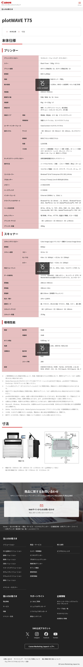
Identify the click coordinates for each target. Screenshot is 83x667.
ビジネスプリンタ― (36, 555)
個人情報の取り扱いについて (51, 659)
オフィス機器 (34, 568)
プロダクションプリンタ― (38, 559)
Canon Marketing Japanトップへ (41, 646)
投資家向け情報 (62, 618)
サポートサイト (37, 596)
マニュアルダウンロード (38, 606)
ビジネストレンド (63, 551)
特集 (4, 611)
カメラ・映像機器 (35, 551)
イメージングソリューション (12, 568)
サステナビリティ (62, 613)
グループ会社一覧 (62, 609)
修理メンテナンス (35, 616)
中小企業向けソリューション (12, 551)
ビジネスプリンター (42, 526)
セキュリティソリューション (12, 572)
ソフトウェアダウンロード (38, 611)
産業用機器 (33, 576)
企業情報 (61, 596)
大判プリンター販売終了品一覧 (16, 529)
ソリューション (8, 544)
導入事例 (60, 544)
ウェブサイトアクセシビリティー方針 (17, 662)
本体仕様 (13, 31)
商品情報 (6, 601)
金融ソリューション (9, 555)
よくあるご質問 (35, 601)
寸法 (23, 31)
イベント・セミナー (10, 587)
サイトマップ (18, 659)
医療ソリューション (9, 559)
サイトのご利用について (32, 659)
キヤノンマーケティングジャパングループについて (67, 602)
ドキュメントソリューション (12, 576)
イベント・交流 (8, 616)
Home (5, 526)
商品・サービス (27, 526)
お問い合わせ (7, 659)
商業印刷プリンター (36, 564)
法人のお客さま (7, 9)
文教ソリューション (9, 564)
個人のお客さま (10, 596)
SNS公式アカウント (41, 628)
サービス (6, 606)
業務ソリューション (9, 580)
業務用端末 (33, 572)
